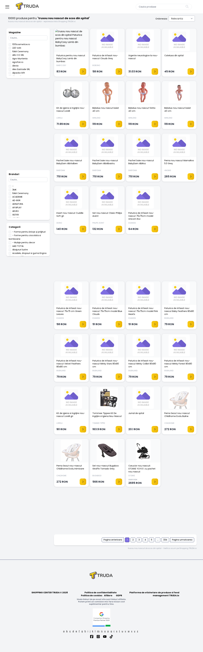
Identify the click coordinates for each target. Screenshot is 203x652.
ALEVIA (15, 214)
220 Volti (16, 47)
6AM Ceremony (20, 51)
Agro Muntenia (19, 58)
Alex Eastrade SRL (21, 69)
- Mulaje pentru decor (23, 242)
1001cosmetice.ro (21, 44)
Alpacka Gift (18, 72)
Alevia (15, 65)
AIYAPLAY (17, 207)
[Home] (27, 6)
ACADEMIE (17, 196)
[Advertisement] (28, 125)
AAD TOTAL (18, 246)
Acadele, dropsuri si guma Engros (29, 253)
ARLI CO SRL (18, 55)
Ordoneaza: (161, 18)
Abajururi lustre (20, 249)
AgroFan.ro (17, 62)
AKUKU (15, 211)
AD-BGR (16, 200)
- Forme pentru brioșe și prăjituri (29, 231)
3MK (14, 189)
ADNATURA (17, 203)
